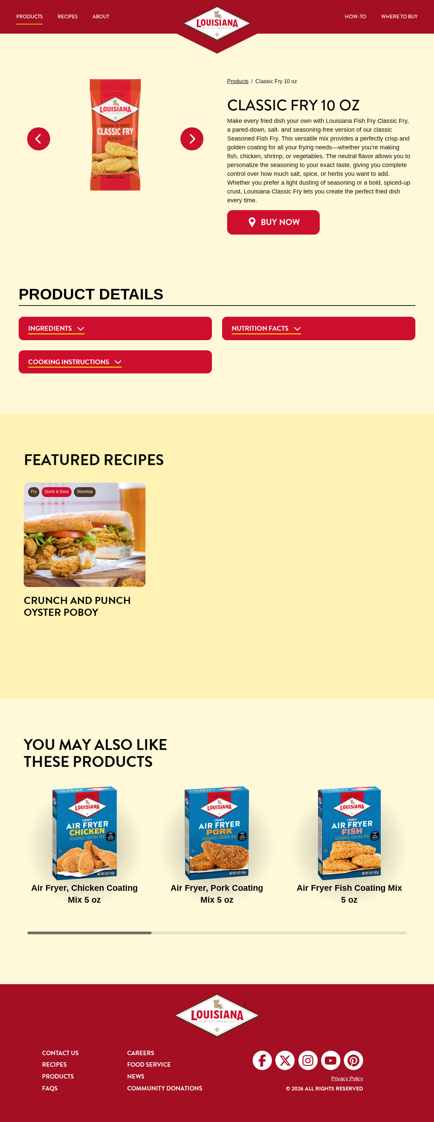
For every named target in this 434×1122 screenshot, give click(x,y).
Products (29, 16)
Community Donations (164, 1088)
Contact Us (60, 1053)
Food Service (149, 1064)
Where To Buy (399, 16)
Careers (140, 1053)
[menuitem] (29, 17)
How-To (355, 16)
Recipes (68, 16)
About (101, 16)
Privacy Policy (347, 1078)
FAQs (50, 1088)
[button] (38, 138)
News (135, 1076)
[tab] (115, 328)
